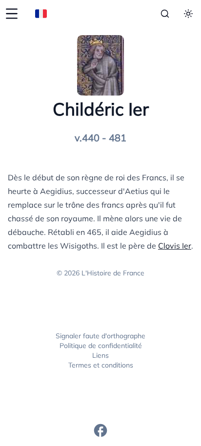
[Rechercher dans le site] (165, 13)
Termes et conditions (100, 365)
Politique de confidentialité (101, 345)
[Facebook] (100, 430)
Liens (100, 355)
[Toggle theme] (188, 13)
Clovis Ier (174, 246)
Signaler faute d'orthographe (100, 335)
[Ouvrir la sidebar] (12, 13)
